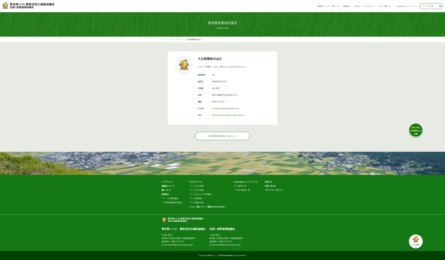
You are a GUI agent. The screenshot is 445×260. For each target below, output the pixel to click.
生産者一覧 (241, 186)
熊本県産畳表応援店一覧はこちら (222, 136)
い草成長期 (197, 198)
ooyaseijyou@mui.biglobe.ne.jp (225, 108)
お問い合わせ (270, 186)
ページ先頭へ (415, 244)
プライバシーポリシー (274, 190)
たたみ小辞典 (198, 190)
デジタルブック (195, 181)
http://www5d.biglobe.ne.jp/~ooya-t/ (228, 115)
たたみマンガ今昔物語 (202, 194)
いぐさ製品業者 (171, 198)
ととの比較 (415, 130)
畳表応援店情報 (176, 39)
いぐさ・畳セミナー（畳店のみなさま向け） (207, 207)
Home (164, 39)
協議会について (323, 6)
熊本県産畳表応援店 (173, 202)
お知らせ (357, 6)
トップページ (167, 181)
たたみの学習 (198, 186)
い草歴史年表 (198, 202)
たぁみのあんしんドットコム (406, 6)
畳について (336, 6)
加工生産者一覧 (243, 190)
